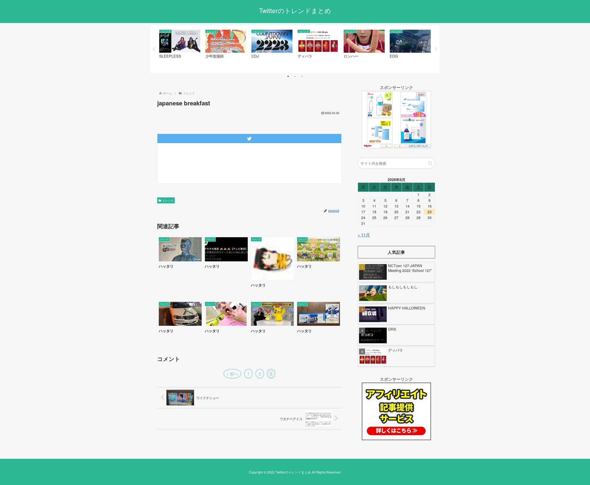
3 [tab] (302, 76)
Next (436, 49)
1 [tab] (288, 76)
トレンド (167, 200)
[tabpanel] (179, 48)
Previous (153, 49)
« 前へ (232, 374)
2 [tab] (295, 76)
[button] (430, 163)
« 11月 (364, 235)
